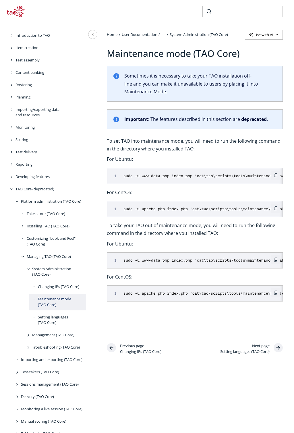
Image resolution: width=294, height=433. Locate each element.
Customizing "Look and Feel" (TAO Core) (51, 241)
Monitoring (25, 127)
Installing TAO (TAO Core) (48, 226)
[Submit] (209, 11)
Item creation (27, 47)
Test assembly (28, 60)
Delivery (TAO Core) (37, 396)
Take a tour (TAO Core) (46, 213)
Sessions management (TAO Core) (50, 384)
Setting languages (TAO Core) (53, 319)
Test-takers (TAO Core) (40, 371)
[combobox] (243, 11)
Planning (23, 97)
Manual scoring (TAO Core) (43, 421)
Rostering (24, 84)
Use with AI (263, 34)
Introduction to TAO (33, 35)
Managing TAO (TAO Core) (49, 256)
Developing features (33, 176)
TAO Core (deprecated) (35, 189)
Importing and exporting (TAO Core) (51, 359)
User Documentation (139, 34)
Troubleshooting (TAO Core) (56, 347)
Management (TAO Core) (53, 334)
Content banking (30, 72)
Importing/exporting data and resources (37, 112)
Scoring (22, 139)
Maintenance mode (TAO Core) (54, 301)
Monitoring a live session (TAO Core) (51, 408)
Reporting (24, 164)
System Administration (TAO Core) (51, 271)
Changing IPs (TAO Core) (58, 286)
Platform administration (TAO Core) (51, 201)
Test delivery (26, 151)
